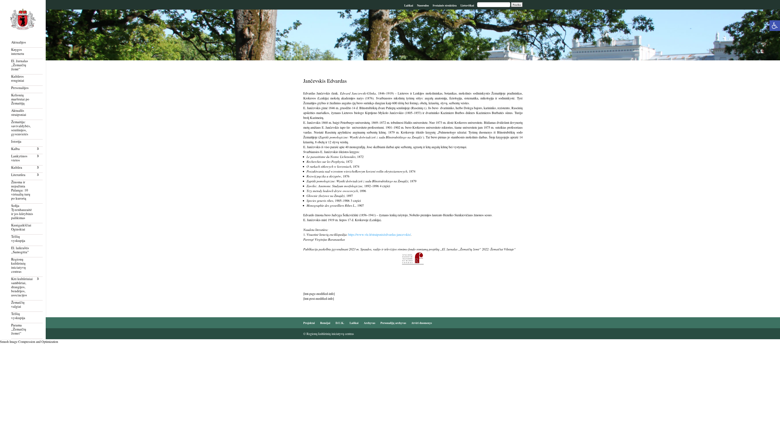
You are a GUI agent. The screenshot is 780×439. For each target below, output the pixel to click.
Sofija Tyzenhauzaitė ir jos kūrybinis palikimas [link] (22, 212)
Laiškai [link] (408, 5)
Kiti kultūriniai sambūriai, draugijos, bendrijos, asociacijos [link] (22, 287)
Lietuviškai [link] (467, 5)
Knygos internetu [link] (17, 52)
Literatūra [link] (18, 175)
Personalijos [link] (20, 88)
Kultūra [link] (16, 167)
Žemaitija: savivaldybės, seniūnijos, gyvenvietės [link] (21, 128)
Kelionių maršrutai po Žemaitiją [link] (20, 99)
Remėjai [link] (325, 323)
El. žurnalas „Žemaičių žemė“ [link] (19, 65)
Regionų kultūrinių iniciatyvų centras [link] (18, 265)
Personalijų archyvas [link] (393, 323)
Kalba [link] (15, 149)
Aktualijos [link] (18, 42)
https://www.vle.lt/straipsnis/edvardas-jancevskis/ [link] (379, 234)
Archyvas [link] (369, 323)
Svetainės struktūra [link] (445, 5)
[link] (774, 25)
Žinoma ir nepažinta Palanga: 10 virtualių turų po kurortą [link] (20, 190)
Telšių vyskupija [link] (18, 239)
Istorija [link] (16, 141)
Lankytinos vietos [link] (19, 158)
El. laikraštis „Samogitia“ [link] (20, 250)
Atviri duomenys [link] (421, 323)
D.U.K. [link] (340, 323)
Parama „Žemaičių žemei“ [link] (18, 329)
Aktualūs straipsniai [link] (18, 113)
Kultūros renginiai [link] (17, 78)
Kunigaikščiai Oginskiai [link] (21, 227)
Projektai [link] (309, 323)
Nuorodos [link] (423, 5)
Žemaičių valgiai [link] (18, 304)
